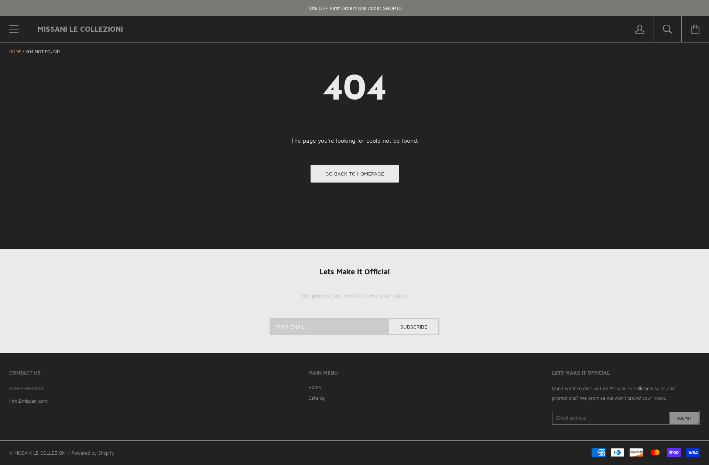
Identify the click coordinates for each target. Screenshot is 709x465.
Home (15, 51)
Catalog (316, 398)
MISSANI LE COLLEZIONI (40, 453)
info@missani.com (28, 401)
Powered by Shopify (92, 453)
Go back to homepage (354, 173)
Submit (684, 418)
